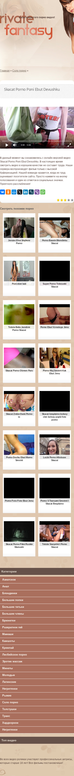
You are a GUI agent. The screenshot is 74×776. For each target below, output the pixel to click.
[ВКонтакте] (2, 192)
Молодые (8, 675)
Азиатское (9, 579)
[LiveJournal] (31, 192)
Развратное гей (12, 627)
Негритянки (9, 688)
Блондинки (9, 593)
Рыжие (6, 695)
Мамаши (7, 634)
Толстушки (9, 709)
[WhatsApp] (42, 192)
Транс (6, 716)
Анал (5, 586)
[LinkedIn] (25, 192)
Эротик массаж (12, 661)
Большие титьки (13, 606)
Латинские (9, 681)
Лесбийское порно (14, 654)
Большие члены (13, 613)
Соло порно (10, 702)
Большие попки (12, 600)
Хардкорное (10, 722)
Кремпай (8, 647)
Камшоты (8, 640)
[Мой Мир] (14, 192)
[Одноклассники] (8, 192)
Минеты (7, 668)
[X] (19, 192)
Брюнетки (8, 620)
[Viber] (37, 192)
